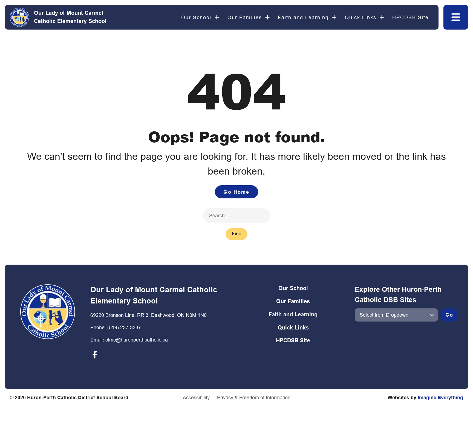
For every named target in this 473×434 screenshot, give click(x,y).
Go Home (236, 192)
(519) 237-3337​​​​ (124, 327)
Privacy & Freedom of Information (253, 397)
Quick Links (360, 17)
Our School (196, 17)
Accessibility (196, 397)
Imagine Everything (440, 397)
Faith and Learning (303, 17)
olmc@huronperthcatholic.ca (136, 340)
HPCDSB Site (410, 17)
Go (449, 315)
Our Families (244, 17)
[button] (455, 17)
